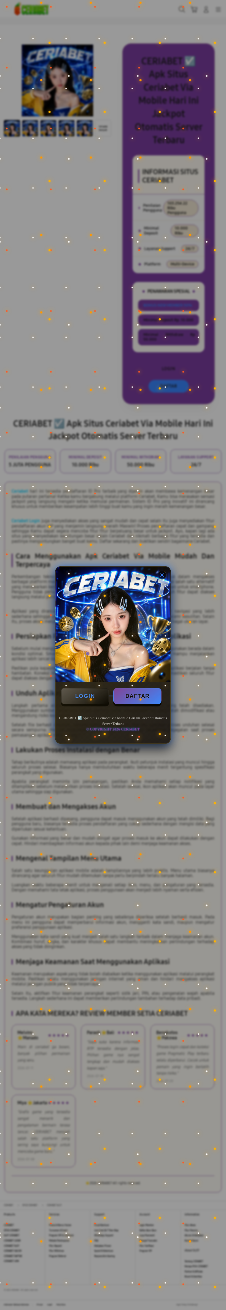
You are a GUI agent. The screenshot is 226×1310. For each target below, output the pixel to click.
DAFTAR (137, 696)
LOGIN (85, 696)
